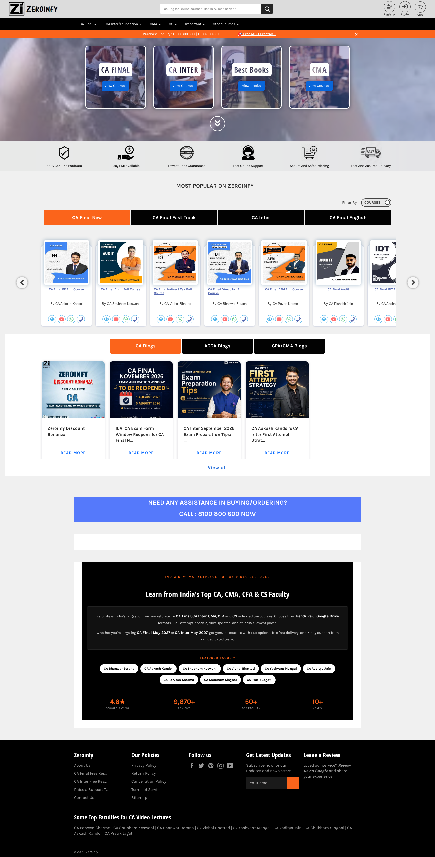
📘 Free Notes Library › (257, 34)
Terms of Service (146, 789)
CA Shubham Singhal (220, 680)
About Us (82, 765)
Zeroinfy (92, 852)
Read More (73, 452)
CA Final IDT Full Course (393, 289)
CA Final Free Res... (90, 773)
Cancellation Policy (148, 781)
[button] (22, 282)
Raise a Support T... (91, 789)
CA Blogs (146, 346)
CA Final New (87, 217)
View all (217, 467)
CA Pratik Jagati (259, 680)
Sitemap (139, 797)
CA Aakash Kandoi (158, 668)
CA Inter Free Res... (90, 781)
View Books (251, 86)
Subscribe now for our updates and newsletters (268, 768)
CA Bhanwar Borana (119, 668)
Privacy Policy (143, 765)
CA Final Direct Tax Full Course (225, 291)
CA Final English (348, 217)
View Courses (116, 86)
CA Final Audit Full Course (120, 289)
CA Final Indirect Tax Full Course (173, 291)
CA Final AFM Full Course (284, 289)
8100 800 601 (208, 34)
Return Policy (143, 773)
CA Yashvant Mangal (281, 668)
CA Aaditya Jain (319, 668)
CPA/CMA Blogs (289, 346)
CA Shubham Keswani (200, 668)
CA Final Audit (338, 289)
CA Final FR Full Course (66, 289)
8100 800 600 (184, 34)
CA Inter (261, 217)
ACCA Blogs (217, 346)
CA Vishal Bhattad (241, 668)
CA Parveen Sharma (179, 680)
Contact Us (84, 797)
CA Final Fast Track (174, 217)
